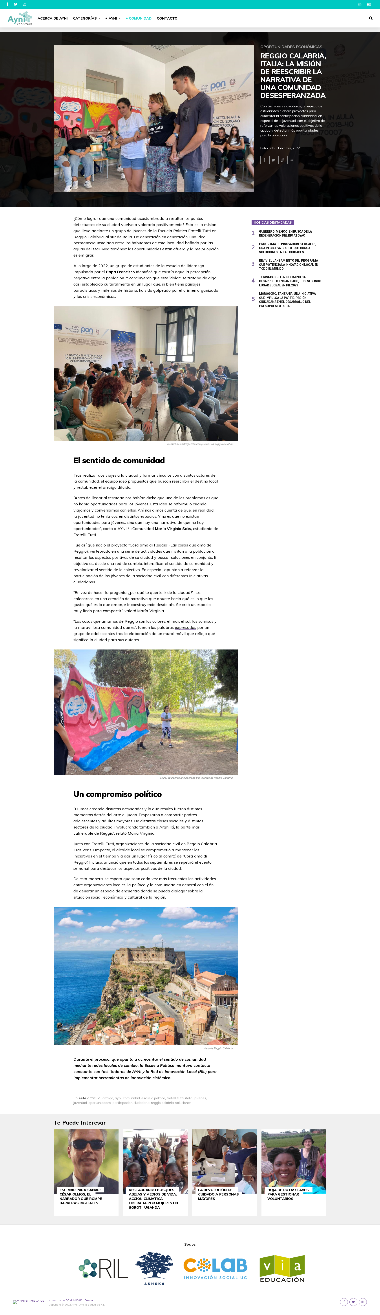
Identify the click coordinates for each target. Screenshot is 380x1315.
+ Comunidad (139, 18)
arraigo (107, 1098)
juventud (80, 1102)
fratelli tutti (175, 1098)
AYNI (136, 1071)
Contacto (167, 18)
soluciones (183, 1102)
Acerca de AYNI (53, 18)
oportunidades (99, 1102)
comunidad (131, 1098)
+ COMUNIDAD (72, 1300)
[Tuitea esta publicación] (273, 160)
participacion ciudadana (131, 1102)
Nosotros (55, 1300)
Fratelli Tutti (199, 230)
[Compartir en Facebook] (264, 160)
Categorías (85, 18)
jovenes (200, 1098)
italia (188, 1098)
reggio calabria (162, 1102)
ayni (118, 1098)
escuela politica (153, 1098)
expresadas (185, 627)
